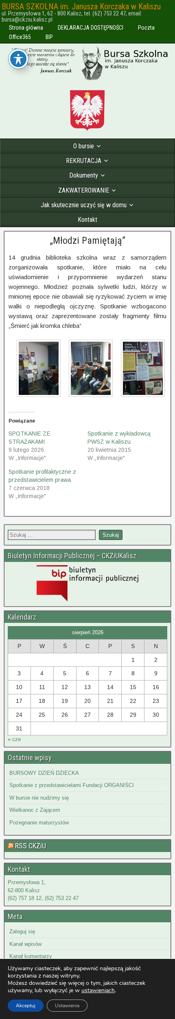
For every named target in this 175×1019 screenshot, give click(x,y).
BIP (49, 37)
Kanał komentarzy (30, 956)
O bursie (83, 146)
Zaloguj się (22, 931)
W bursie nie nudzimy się (39, 798)
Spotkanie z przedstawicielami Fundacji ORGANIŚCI (71, 785)
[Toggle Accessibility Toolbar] (18, 59)
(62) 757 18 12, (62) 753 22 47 (43, 898)
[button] (35, 370)
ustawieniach (98, 990)
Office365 (20, 37)
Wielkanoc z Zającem (34, 810)
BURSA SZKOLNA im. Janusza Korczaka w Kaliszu (81, 6)
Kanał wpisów (25, 944)
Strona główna (26, 27)
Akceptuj (25, 1005)
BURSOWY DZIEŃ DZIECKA (44, 773)
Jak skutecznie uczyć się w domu (84, 205)
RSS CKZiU (30, 845)
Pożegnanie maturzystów (39, 823)
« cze (14, 739)
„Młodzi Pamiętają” (87, 240)
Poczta (146, 27)
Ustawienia (67, 1005)
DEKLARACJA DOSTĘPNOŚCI (90, 27)
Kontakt (87, 219)
